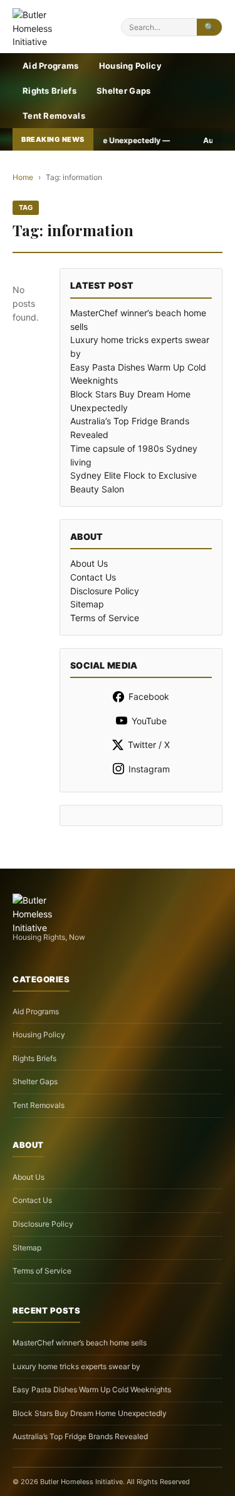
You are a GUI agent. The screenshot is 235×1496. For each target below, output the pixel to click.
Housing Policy (130, 66)
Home (23, 177)
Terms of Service (104, 617)
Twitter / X (149, 744)
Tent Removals (54, 116)
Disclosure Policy (104, 591)
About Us (89, 563)
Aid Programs (51, 66)
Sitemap (87, 604)
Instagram (149, 769)
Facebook (148, 696)
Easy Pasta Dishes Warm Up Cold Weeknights (92, 1389)
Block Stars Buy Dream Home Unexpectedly (90, 1413)
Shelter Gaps (124, 91)
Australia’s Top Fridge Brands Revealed (80, 1436)
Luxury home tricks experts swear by (76, 1366)
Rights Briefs (49, 91)
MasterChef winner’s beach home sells (80, 1342)
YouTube (149, 721)
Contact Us (93, 577)
